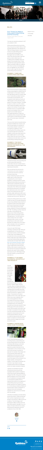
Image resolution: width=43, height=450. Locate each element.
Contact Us (38, 443)
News (21, 20)
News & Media (21, 14)
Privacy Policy (33, 447)
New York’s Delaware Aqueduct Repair (16, 242)
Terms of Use (37, 447)
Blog (21, 12)
